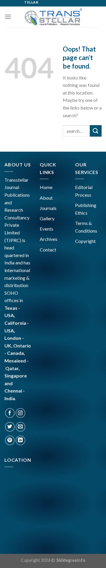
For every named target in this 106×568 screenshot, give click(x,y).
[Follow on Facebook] (10, 413)
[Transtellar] (53, 16)
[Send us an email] (20, 427)
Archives (48, 239)
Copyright (85, 241)
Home (46, 187)
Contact (48, 249)
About (46, 198)
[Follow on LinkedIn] (20, 440)
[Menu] (7, 16)
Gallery (47, 218)
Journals (48, 208)
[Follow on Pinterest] (10, 440)
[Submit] (96, 131)
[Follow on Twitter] (10, 427)
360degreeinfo (70, 560)
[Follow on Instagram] (20, 413)
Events (46, 228)
